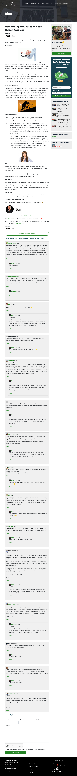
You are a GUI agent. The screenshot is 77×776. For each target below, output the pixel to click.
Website (38, 719)
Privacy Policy (32, 763)
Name (7, 719)
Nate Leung (14, 263)
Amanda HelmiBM (13, 276)
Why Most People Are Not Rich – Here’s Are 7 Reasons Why (63, 115)
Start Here (27, 3)
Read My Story (61, 53)
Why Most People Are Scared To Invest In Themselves (61, 110)
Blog (39, 3)
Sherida (10, 467)
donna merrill (11, 693)
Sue (9, 402)
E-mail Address (56, 90)
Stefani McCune (12, 604)
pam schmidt (11, 667)
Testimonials (58, 3)
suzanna (10, 304)
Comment (7, 725)
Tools (52, 3)
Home (30, 761)
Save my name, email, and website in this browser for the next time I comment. (27, 749)
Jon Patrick (11, 360)
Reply (7, 258)
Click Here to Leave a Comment (27, 233)
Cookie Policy (32, 769)
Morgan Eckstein (12, 243)
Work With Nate (45, 3)
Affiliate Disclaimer (33, 766)
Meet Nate (33, 3)
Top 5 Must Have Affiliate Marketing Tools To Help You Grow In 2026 (63, 126)
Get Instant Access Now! (61, 95)
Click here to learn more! (29, 216)
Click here (10, 218)
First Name (55, 85)
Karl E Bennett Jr (12, 434)
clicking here (19, 223)
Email (22, 719)
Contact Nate (65, 3)
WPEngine (63, 765)
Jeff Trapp (10, 526)
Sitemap (31, 772)
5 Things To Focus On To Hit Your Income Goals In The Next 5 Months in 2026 (63, 121)
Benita (10, 495)
